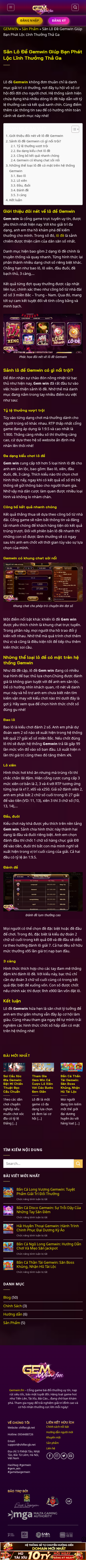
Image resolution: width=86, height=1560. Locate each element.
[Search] (75, 7)
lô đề (60, 235)
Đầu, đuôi (23, 185)
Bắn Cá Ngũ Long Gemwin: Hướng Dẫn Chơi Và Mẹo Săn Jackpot (49, 1246)
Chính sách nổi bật (57, 1427)
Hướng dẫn (12, 1314)
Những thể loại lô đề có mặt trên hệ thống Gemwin (42, 168)
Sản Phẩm (30, 28)
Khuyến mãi (53, 1437)
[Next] (82, 1097)
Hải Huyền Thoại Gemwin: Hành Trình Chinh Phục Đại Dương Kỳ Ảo (48, 1228)
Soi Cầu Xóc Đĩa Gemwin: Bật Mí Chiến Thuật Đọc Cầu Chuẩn (13, 1083)
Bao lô (21, 176)
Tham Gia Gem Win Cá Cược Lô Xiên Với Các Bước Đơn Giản (42, 1083)
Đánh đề (23, 190)
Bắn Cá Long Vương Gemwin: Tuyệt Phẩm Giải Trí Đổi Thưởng (46, 1191)
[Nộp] (78, 1163)
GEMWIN (10, 28)
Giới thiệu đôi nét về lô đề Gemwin (36, 135)
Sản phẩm (52, 1443)
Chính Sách (12, 1305)
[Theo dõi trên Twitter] (64, 1456)
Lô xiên (22, 180)
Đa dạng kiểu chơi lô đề (33, 151)
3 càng (21, 195)
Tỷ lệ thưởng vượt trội (32, 146)
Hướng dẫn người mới (59, 1432)
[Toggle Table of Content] (73, 129)
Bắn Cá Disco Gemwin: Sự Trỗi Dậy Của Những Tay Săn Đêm (49, 1210)
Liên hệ (50, 1448)
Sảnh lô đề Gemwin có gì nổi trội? (35, 141)
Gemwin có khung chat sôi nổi (38, 160)
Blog (7, 1297)
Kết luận (15, 200)
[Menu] (10, 7)
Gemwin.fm (16, 1390)
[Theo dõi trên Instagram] (57, 1456)
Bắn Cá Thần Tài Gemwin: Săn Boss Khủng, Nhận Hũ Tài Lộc (70, 1083)
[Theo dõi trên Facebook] (50, 1456)
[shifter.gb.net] (43, 9)
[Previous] (4, 1097)
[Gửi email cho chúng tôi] (70, 1456)
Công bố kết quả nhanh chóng (38, 156)
